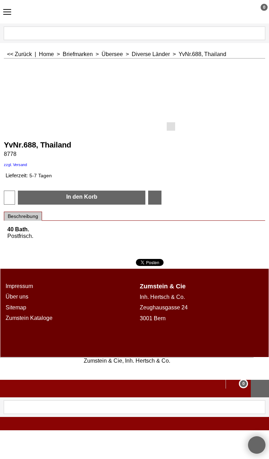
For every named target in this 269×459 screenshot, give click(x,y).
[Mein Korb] (257, 11)
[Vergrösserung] (134, 99)
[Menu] (7, 12)
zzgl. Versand (15, 165)
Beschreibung (23, 216)
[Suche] (259, 33)
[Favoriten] (154, 197)
